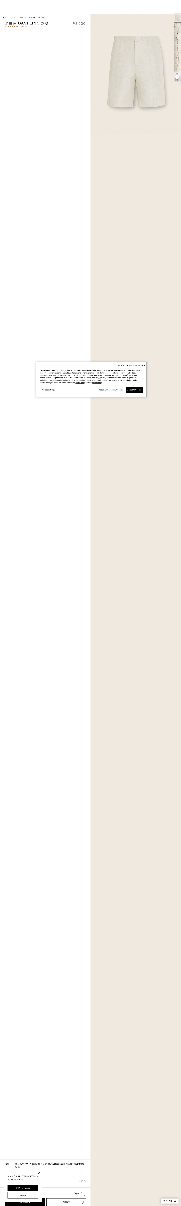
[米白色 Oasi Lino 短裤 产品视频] (177, 77)
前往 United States (23, 1188)
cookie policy (80, 383)
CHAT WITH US (169, 1201)
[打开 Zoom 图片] (135, 74)
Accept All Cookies (134, 390)
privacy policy (97, 383)
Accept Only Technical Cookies (111, 390)
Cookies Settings (48, 390)
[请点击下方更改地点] (39, 1173)
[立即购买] (82, 1202)
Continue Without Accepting (131, 365)
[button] (177, 18)
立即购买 (66, 1202)
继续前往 (23, 1195)
